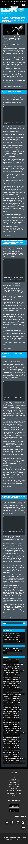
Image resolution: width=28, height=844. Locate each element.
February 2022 (13, 694)
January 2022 (21, 694)
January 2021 (14, 705)
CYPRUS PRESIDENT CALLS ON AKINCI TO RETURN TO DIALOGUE (13, 496)
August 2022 (13, 690)
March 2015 (6, 763)
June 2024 (5, 672)
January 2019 (14, 724)
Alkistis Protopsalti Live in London (11, 635)
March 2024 (6, 675)
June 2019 (18, 720)
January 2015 (21, 763)
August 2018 (13, 728)
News (19, 650)
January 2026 (6, 660)
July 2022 (19, 690)
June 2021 (18, 700)
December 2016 (7, 745)
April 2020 (11, 711)
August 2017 (6, 739)
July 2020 (12, 709)
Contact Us (14, 782)
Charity (5, 648)
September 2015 (14, 758)
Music (16, 650)
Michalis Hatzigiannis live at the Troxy (12, 641)
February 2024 (13, 675)
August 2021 (6, 700)
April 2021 (11, 702)
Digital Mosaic (19, 839)
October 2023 (6, 679)
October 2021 (6, 698)
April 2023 (11, 683)
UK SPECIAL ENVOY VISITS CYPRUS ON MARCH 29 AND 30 (14, 92)
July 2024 (21, 670)
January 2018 (21, 733)
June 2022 (5, 692)
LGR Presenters (14, 784)
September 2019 (14, 718)
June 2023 (18, 681)
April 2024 (16, 672)
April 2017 (11, 741)
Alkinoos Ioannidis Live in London (11, 633)
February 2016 (6, 754)
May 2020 (5, 711)
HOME (14, 777)
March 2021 (17, 702)
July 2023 (12, 681)
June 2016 (18, 750)
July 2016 (12, 750)
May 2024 (11, 672)
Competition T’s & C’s (14, 793)
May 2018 (11, 730)
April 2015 (16, 760)
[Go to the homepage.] (14, 8)
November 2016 (16, 745)
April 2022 (16, 692)
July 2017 (12, 739)
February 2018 (13, 733)
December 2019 (7, 715)
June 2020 (18, 709)
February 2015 (13, 763)
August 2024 (15, 670)
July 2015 (21, 758)
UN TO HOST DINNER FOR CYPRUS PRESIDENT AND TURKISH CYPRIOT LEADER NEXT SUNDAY (12, 242)
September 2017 (14, 737)
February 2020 (6, 713)
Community (15, 648)
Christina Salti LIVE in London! (10, 639)
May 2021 (5, 702)
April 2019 (11, 722)
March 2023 (17, 683)
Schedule (14, 788)
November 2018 (16, 726)
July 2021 (12, 700)
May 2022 (11, 692)
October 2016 (6, 748)
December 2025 (14, 660)
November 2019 (16, 715)
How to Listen (14, 786)
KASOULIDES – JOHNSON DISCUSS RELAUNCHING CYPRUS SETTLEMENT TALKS (13, 355)
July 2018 (19, 728)
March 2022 (6, 694)
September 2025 (7, 664)
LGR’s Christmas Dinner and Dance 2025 (13, 637)
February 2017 (6, 743)
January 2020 (14, 713)
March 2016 (17, 752)
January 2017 (14, 743)
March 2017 (17, 741)
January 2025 (6, 666)
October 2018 (6, 728)
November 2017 (16, 735)
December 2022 (7, 687)
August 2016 (6, 750)
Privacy (14, 795)
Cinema (9, 648)
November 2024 (7, 668)
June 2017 (18, 739)
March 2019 (17, 722)
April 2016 (11, 752)
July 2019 (12, 720)
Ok (23, 4)
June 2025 (20, 664)
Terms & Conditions (14, 792)
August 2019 (6, 720)
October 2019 (6, 718)
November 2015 (16, 756)
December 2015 (7, 756)
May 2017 (5, 741)
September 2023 (14, 679)
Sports (4, 653)
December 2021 (7, 696)
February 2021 (6, 705)
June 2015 (5, 760)
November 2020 (7, 707)
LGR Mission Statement (14, 790)
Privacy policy (14, 6)
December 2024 (14, 666)
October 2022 (6, 690)
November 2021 (16, 696)
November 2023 (16, 677)
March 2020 (17, 711)
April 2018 (16, 730)
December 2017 (7, 735)
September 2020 (16, 707)
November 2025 (7, 662)
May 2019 (5, 722)
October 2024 (15, 668)
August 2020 (6, 709)
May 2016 (5, 752)
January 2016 (14, 754)
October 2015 (6, 758)
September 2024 (7, 670)
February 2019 (6, 724)
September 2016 (14, 748)
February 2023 (6, 685)
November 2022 (16, 687)
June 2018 (5, 730)
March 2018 (6, 733)
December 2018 (7, 726)
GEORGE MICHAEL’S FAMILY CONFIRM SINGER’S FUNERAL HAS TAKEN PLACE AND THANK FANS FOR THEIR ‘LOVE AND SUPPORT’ (13, 19)
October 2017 (6, 737)
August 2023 (6, 681)
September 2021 (14, 698)
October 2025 (15, 662)
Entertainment (6, 650)
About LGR (14, 779)
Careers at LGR (14, 781)
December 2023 (7, 677)
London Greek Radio (16, 86)
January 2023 (14, 685)
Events (12, 650)
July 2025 (14, 664)
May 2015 (11, 760)
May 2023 (5, 683)
